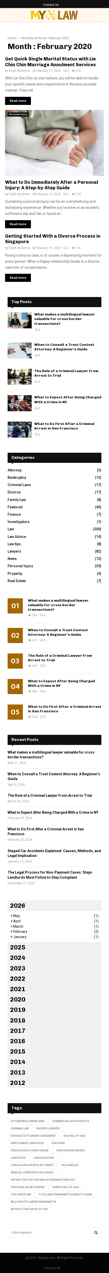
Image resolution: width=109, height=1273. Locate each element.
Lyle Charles (70, 1165)
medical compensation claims (32, 1172)
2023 (17, 968)
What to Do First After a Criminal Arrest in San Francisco (64, 426)
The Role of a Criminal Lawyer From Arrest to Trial (50, 795)
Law (11, 529)
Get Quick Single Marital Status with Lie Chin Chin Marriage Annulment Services (50, 61)
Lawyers (14, 551)
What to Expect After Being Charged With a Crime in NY (53, 812)
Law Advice (17, 537)
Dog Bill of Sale (75, 1135)
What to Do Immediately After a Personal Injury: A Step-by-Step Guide (51, 185)
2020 (17, 999)
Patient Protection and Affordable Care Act (43, 1179)
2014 (17, 1061)
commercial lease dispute (70, 1121)
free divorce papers (70, 1150)
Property (15, 574)
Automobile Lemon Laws (28, 1121)
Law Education (43, 1157)
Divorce (14, 492)
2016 (17, 1041)
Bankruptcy (17, 477)
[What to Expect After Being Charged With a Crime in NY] (20, 403)
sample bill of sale (65, 1187)
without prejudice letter (29, 1209)
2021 (17, 989)
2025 (17, 947)
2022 (17, 978)
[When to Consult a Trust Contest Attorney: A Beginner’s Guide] (20, 350)
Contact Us (51, 5)
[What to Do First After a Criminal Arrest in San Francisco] (20, 430)
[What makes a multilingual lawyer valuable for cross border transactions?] (20, 320)
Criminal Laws (19, 485)
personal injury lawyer (28, 1187)
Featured (15, 507)
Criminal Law (20, 1128)
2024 (17, 957)
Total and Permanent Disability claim (65, 1194)
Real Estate (17, 581)
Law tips (14, 544)
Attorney (15, 470)
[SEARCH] (95, 1232)
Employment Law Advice (27, 1143)
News (12, 559)
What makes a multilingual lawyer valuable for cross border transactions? (64, 319)
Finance (14, 514)
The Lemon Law (21, 1194)
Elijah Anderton (19, 71)
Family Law (17, 500)
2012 (17, 1082)
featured (58, 1143)
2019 (17, 1009)
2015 (17, 1051)
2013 (17, 1072)
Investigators (19, 522)
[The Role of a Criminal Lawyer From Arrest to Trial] (20, 377)
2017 (17, 1030)
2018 (17, 1020)
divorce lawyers (48, 1128)
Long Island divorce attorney (32, 1165)
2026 (17, 905)
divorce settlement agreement (33, 1135)
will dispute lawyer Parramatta (33, 1201)
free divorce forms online (30, 1150)
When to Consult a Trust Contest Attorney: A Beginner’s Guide (64, 347)
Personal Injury (18, 114)
